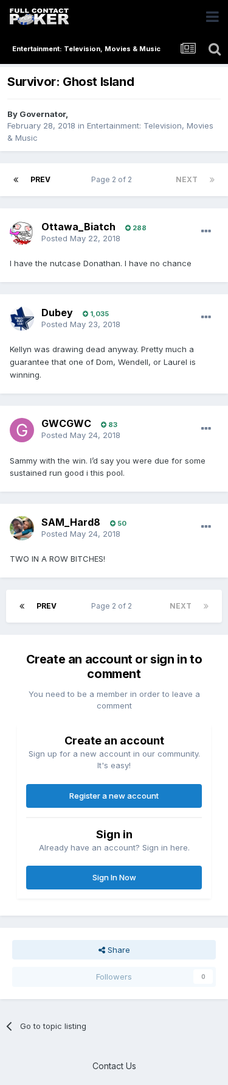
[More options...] (206, 231)
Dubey (57, 312)
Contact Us (114, 1066)
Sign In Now (114, 877)
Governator (42, 114)
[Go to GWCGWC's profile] (22, 430)
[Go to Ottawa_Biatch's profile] (22, 233)
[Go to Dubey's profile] (22, 318)
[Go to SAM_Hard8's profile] (22, 528)
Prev (40, 179)
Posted (80, 238)
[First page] (15, 180)
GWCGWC (66, 423)
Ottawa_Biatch (78, 227)
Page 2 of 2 (113, 179)
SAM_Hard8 (70, 522)
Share (117, 950)
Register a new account (114, 795)
